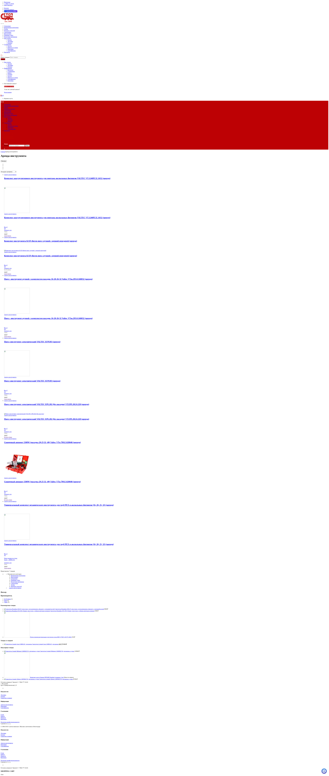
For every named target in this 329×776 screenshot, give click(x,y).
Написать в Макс (11, 11)
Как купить (7, 38)
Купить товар (8, 437)
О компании (7, 44)
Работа (9, 73)
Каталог (6, 8)
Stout (5, 564)
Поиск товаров (5, 57)
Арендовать (7, 236)
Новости (3, 717)
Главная (3, 151)
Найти (2, 59)
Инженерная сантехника (11, 27)
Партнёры (10, 49)
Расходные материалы (10, 37)
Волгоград (7, 2)
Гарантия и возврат (6, 698)
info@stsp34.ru (8, 5)
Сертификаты (12, 50)
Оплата (10, 40)
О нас (2, 714)
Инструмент (7, 33)
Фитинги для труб (9, 30)
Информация (8, 68)
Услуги (10, 46)
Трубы (6, 29)
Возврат (10, 43)
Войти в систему (9, 86)
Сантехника (7, 32)
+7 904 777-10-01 (9, 3)
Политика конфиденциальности (10, 722)
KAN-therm (7, 269)
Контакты (7, 52)
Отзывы (10, 74)
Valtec (5, 231)
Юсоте (9, 723)
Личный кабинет (9, 9)
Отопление (7, 26)
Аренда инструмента (10, 174)
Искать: (6, 145)
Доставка (10, 41)
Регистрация (7, 92)
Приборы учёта (8, 35)
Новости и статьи (13, 47)
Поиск (6, 144)
